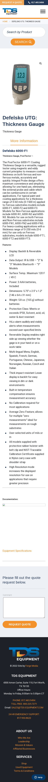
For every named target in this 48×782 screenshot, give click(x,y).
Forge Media (31, 665)
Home (5, 21)
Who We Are (24, 737)
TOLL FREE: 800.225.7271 (24, 704)
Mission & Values (24, 745)
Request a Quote (12, 2)
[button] (40, 63)
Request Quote (20, 624)
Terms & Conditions (24, 771)
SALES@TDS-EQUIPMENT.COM (27, 707)
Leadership (24, 741)
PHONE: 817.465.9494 (24, 700)
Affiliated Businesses (24, 748)
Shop (24, 763)
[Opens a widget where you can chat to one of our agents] (38, 777)
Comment (7, 595)
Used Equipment (24, 767)
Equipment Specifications (17, 550)
